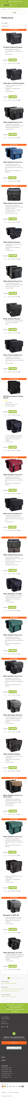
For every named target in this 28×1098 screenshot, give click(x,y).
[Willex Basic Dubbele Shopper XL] (14, 74)
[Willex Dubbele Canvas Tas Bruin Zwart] (14, 786)
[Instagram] (4, 1027)
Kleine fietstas (15, 991)
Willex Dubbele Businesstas (13, 203)
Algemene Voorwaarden (14, 1092)
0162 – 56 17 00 (5, 1019)
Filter (14, 12)
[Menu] (18, 5)
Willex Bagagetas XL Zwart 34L (12, 952)
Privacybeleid (4, 1092)
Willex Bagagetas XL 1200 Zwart (12, 593)
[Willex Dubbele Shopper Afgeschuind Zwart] (14, 310)
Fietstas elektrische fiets (7, 989)
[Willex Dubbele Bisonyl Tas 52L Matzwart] (14, 113)
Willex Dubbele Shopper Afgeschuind (11, 754)
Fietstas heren (4, 996)
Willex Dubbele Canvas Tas (12, 162)
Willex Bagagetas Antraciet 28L (12, 715)
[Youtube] (7, 1027)
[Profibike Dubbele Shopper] (14, 38)
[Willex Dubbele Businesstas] (14, 194)
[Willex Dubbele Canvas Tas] (14, 153)
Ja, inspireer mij (14, 1043)
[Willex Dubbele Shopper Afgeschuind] (14, 745)
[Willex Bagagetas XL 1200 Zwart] (14, 585)
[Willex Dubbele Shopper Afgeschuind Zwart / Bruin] (14, 233)
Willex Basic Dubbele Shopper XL (13, 83)
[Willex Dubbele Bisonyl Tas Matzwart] (14, 272)
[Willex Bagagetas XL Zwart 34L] (14, 944)
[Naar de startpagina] (6, 5)
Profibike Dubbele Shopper (12, 47)
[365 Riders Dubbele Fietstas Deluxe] (14, 387)
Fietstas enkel (4, 983)
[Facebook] (2, 1027)
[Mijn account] (22, 5)
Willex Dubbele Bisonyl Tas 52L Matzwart (12, 122)
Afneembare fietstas (6, 991)
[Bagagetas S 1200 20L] (14, 906)
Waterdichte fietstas (18, 989)
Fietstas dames (12, 996)
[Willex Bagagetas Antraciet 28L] (14, 706)
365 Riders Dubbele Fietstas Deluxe (13, 397)
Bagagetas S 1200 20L (11, 915)
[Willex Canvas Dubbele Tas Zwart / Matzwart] (14, 346)
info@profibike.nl (5, 1017)
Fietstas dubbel (12, 983)
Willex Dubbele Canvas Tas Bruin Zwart (12, 796)
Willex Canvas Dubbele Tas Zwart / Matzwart (12, 355)
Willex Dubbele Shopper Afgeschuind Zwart (11, 318)
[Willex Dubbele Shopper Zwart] (14, 866)
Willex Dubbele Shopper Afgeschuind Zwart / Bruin (12, 242)
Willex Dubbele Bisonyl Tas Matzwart (12, 281)
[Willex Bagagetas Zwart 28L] (14, 426)
